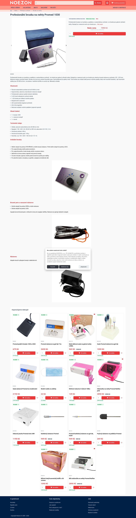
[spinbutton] (70, 33)
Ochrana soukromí (93, 510)
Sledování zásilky (54, 510)
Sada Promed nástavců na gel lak (107, 344)
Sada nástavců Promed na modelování (25, 389)
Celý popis (100, 24)
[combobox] (64, 3)
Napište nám (13, 505)
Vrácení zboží (92, 505)
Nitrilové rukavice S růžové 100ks (79, 389)
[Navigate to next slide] (66, 45)
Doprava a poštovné (54, 502)
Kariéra (12, 510)
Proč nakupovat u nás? (55, 507)
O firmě (12, 507)
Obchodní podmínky (93, 502)
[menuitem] (15, 7)
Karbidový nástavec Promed (50, 433)
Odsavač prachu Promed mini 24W (24, 433)
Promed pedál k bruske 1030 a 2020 (24, 344)
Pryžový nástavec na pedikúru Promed (109, 433)
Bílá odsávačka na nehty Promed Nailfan (82, 478)
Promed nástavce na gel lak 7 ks (51, 344)
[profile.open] (107, 3)
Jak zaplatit (52, 505)
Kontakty (12, 502)
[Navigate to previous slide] (11, 45)
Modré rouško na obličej (48, 389)
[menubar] (33, 7)
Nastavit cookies (92, 512)
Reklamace (91, 507)
